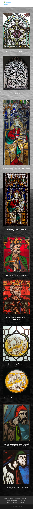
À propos (17, 498)
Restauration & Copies (12, 500)
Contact (22, 502)
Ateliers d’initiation (12, 502)
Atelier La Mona (8, 498)
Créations (24, 498)
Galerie (23, 500)
